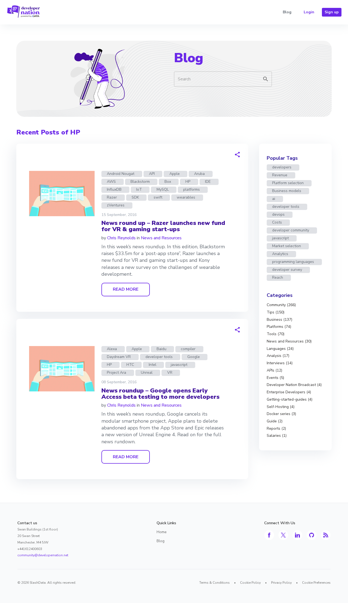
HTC (130, 364)
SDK (135, 197)
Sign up (332, 12)
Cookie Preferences (316, 582)
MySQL (163, 189)
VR (169, 372)
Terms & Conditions (214, 582)
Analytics (280, 253)
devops (278, 214)
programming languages (293, 261)
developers (281, 167)
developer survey (287, 269)
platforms (191, 189)
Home (162, 532)
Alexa (112, 348)
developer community (290, 230)
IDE (208, 181)
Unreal (147, 372)
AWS (111, 181)
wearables (186, 197)
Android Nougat (120, 173)
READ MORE (125, 289)
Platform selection (288, 183)
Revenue (279, 175)
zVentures (116, 205)
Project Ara (116, 372)
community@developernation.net (42, 555)
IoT (139, 189)
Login (309, 12)
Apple (174, 173)
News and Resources (161, 238)
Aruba (199, 173)
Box (167, 181)
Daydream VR (119, 356)
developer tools (159, 356)
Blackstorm (140, 181)
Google (193, 356)
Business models (286, 190)
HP (187, 181)
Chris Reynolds (121, 238)
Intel (152, 364)
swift (158, 197)
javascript (179, 364)
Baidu (161, 348)
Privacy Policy (281, 582)
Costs (277, 222)
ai (273, 198)
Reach (277, 277)
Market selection (286, 246)
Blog (287, 12)
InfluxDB (114, 189)
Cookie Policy (250, 582)
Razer (112, 197)
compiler (188, 348)
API (152, 173)
